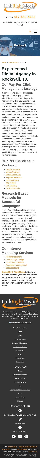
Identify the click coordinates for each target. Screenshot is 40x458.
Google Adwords (13, 169)
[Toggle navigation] (35, 32)
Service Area (12, 62)
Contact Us (20, 362)
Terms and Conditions (20, 374)
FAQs (20, 393)
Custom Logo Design (15, 259)
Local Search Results (15, 262)
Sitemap (20, 401)
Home (4, 62)
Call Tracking (11, 186)
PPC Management (14, 257)
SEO (20, 335)
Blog (20, 386)
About (20, 354)
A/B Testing (11, 183)
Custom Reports (13, 188)
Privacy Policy (20, 378)
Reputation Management (16, 265)
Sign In (20, 371)
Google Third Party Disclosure (20, 390)
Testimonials (20, 358)
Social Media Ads (13, 175)
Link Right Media (12, 446)
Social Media (20, 350)
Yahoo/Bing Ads (12, 172)
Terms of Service (20, 382)
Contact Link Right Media (13, 272)
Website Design (12, 268)
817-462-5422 (24, 17)
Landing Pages (12, 180)
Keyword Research (14, 177)
